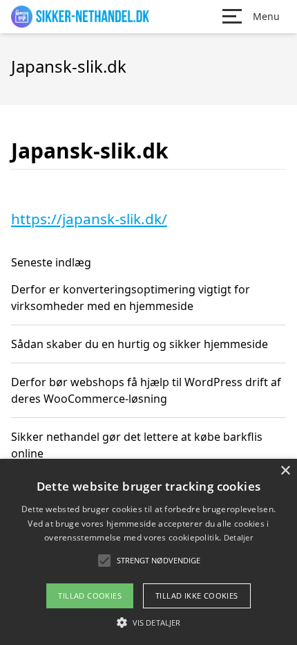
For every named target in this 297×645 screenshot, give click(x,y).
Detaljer (238, 537)
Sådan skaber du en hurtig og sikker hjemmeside (139, 344)
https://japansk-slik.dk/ (89, 218)
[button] (148, 622)
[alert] (148, 552)
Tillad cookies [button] (90, 595)
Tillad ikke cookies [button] (196, 595)
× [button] (285, 471)
